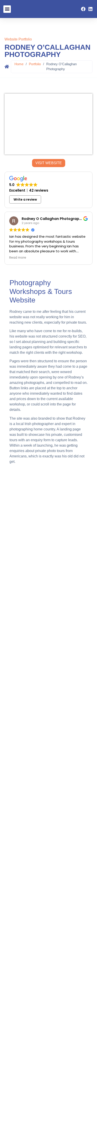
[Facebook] (83, 8)
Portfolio (35, 64)
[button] (7, 9)
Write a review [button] (25, 199)
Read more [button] (17, 258)
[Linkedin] (90, 8)
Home (18, 64)
